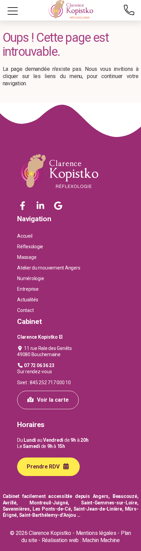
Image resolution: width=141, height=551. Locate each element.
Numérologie (30, 278)
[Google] (58, 206)
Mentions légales (96, 533)
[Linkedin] (41, 206)
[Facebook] (23, 206)
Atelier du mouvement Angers (48, 268)
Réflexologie (30, 246)
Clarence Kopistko (50, 533)
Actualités (27, 299)
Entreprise (28, 289)
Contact (25, 310)
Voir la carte (52, 400)
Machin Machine (101, 540)
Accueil (24, 236)
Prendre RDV (44, 466)
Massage (26, 257)
